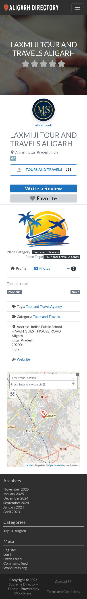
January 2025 (13, 493)
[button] (12, 229)
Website (23, 359)
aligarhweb (43, 125)
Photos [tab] (44, 268)
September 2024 (16, 502)
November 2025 (16, 489)
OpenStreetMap (56, 465)
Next (75, 292)
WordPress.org (15, 568)
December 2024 (15, 498)
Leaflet (29, 465)
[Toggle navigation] (77, 7)
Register (9, 550)
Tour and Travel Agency (62, 257)
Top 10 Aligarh (14, 531)
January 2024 (13, 507)
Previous (14, 292)
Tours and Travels (43, 169)
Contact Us (63, 581)
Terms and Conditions (63, 591)
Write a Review (43, 188)
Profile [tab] (21, 268)
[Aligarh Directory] (31, 7)
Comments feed (15, 563)
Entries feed (12, 559)
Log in (7, 554)
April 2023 (11, 511)
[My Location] (44, 384)
